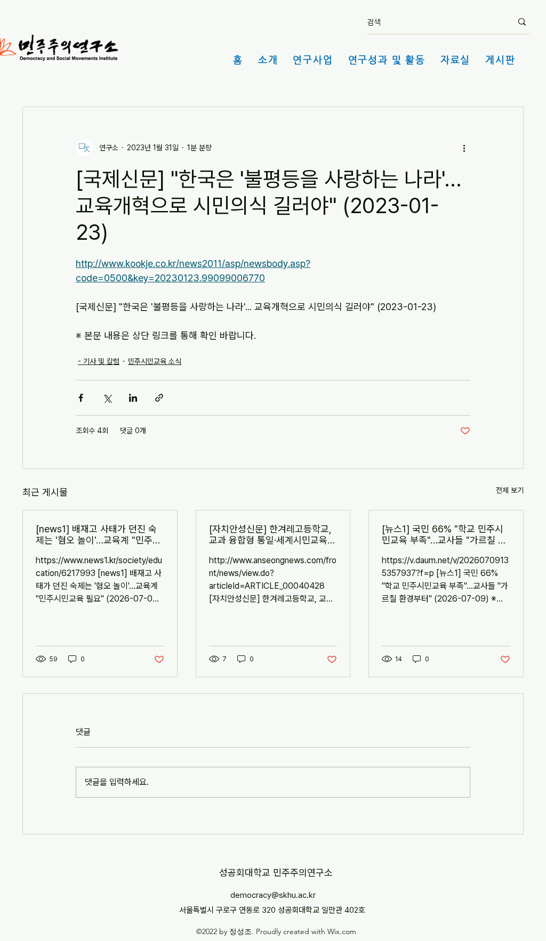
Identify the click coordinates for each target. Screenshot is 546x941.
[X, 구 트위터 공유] (107, 398)
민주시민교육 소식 (154, 361)
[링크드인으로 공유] (133, 398)
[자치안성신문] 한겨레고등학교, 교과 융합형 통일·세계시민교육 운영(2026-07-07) (270, 534)
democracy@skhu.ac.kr (273, 895)
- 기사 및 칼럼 (98, 361)
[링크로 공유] (159, 398)
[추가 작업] (463, 147)
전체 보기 (510, 490)
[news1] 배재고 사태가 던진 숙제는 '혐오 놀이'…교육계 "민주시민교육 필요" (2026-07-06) (98, 534)
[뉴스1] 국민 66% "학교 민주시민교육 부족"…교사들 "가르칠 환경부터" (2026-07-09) (444, 534)
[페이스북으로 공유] (81, 398)
